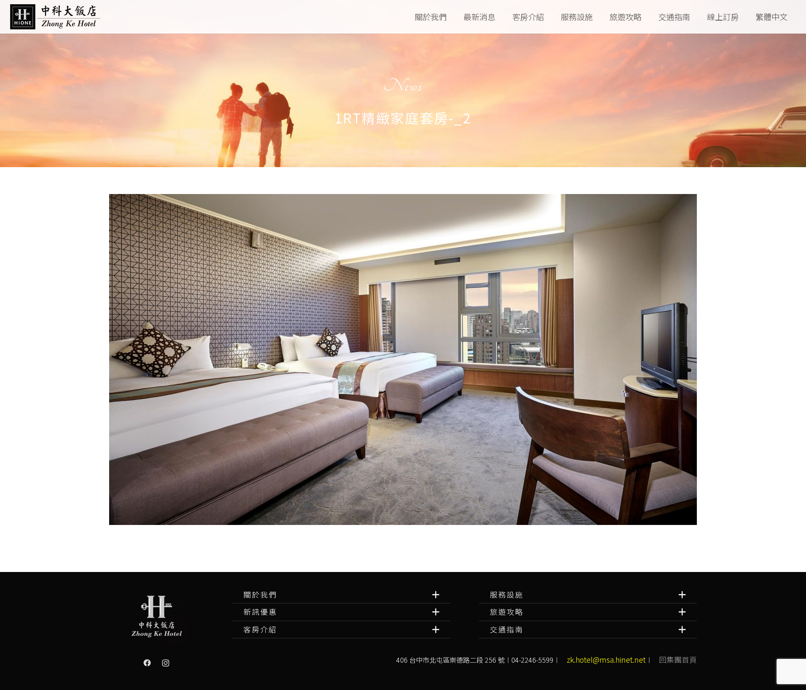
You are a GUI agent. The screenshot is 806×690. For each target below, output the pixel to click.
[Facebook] (147, 663)
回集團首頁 (678, 659)
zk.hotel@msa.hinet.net (606, 659)
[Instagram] (166, 663)
